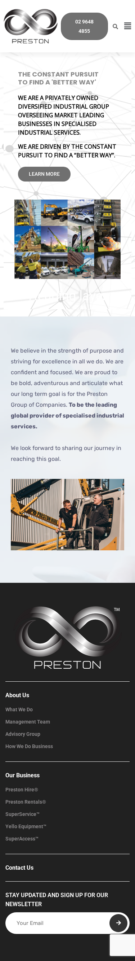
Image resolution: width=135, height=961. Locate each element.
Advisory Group (22, 734)
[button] (128, 26)
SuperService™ (22, 814)
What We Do (19, 709)
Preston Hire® (21, 789)
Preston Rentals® (25, 802)
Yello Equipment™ (25, 826)
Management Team (27, 722)
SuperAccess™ (22, 839)
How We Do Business (29, 746)
